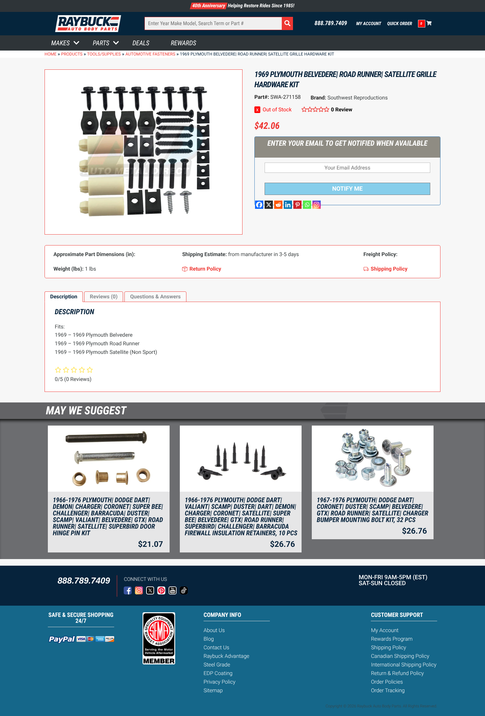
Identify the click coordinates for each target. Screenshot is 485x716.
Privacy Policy (220, 682)
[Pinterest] (297, 205)
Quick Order (399, 23)
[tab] (64, 296)
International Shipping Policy (403, 664)
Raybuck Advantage (226, 656)
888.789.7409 (330, 23)
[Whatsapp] (307, 205)
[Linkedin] (288, 205)
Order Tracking (387, 690)
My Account (368, 23)
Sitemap (213, 690)
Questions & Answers (155, 296)
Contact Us (216, 647)
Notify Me (347, 188)
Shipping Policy (388, 647)
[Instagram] (316, 205)
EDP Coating (218, 673)
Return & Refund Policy (397, 673)
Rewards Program (391, 639)
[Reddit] (278, 205)
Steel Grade (217, 664)
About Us (214, 630)
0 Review (341, 109)
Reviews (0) (103, 296)
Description (63, 296)
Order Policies (387, 682)
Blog (209, 639)
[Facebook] (259, 205)
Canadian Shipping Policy (400, 656)
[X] (269, 205)
